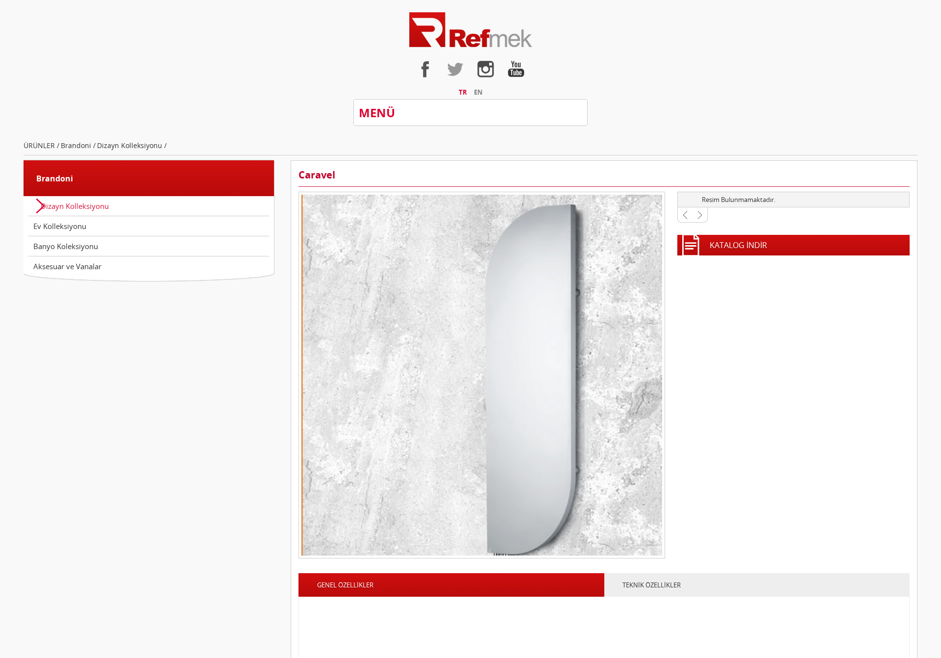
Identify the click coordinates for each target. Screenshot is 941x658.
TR (458, 97)
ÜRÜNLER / (44, 155)
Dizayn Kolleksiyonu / (145, 155)
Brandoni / (85, 155)
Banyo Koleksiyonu (65, 257)
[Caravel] (481, 386)
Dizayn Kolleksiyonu (75, 217)
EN (482, 97)
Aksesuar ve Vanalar (67, 277)
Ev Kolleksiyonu (59, 237)
